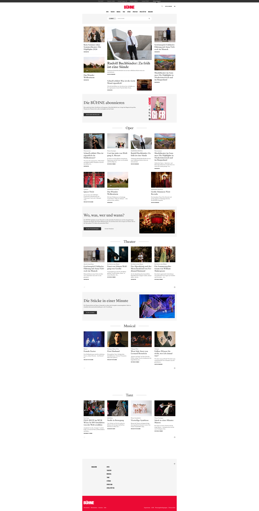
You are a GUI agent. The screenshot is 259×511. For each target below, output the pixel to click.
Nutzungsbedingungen (161, 507)
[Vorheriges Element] (84, 287)
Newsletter (87, 507)
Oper (107, 12)
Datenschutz (171, 507)
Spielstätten (143, 12)
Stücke (129, 12)
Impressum (147, 507)
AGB (152, 507)
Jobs (105, 507)
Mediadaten (94, 507)
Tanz (124, 12)
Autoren (100, 507)
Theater (113, 12)
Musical (119, 12)
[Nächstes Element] (174, 287)
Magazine (150, 12)
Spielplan (135, 12)
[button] (162, 6)
